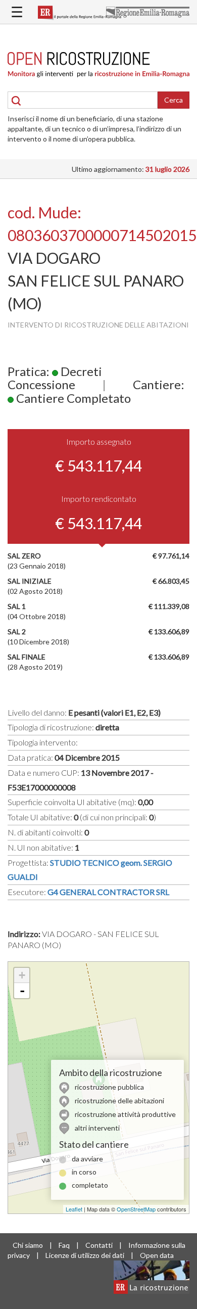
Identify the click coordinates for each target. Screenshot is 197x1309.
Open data (157, 1255)
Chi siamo (28, 1245)
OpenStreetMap (136, 1209)
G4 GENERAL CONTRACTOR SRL (108, 892)
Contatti (99, 1245)
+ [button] (22, 975)
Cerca (173, 100)
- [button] (22, 991)
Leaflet (74, 1209)
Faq (64, 1245)
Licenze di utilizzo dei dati (84, 1255)
